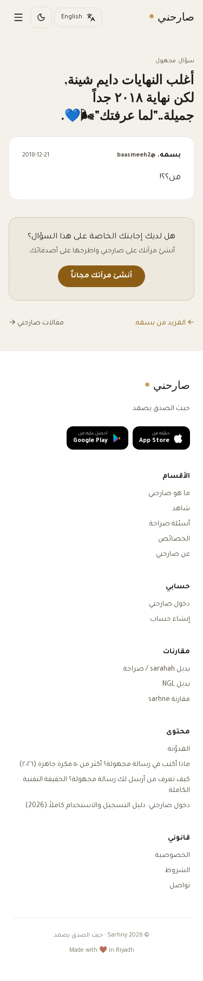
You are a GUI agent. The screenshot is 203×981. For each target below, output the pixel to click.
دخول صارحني (169, 604)
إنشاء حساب (170, 619)
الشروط (177, 871)
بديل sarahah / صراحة (156, 669)
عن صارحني (173, 554)
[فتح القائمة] (18, 17)
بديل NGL (176, 684)
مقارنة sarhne (169, 700)
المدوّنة (179, 749)
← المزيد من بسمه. (164, 323)
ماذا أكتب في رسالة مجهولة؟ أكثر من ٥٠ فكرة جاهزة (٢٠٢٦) (104, 765)
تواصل (179, 886)
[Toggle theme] (41, 17)
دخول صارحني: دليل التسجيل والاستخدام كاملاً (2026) (107, 806)
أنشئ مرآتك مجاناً (101, 276)
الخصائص (174, 539)
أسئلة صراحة (169, 524)
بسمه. (149, 155)
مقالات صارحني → (36, 323)
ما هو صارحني (169, 494)
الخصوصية (172, 856)
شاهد (181, 509)
